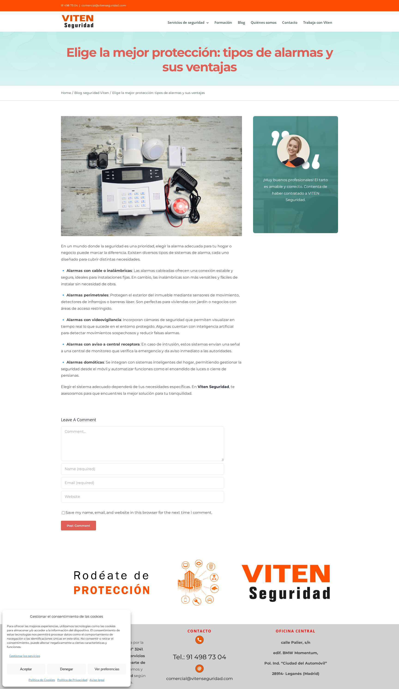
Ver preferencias (107, 669)
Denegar (66, 669)
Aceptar (26, 669)
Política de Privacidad (72, 680)
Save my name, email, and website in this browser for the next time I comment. (139, 512)
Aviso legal (97, 680)
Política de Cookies (42, 680)
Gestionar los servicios (24, 656)
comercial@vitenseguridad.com (104, 5)
